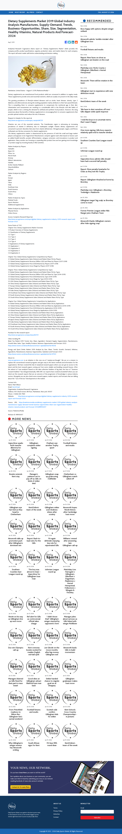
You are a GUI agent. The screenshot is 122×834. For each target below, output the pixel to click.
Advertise (56, 814)
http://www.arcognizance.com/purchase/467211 (23, 335)
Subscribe (97, 817)
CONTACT (39, 12)
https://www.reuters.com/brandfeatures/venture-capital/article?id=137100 (32, 354)
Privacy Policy (57, 811)
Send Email (16, 387)
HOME (11, 12)
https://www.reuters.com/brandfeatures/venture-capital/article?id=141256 (32, 346)
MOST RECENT (20, 12)
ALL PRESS (30, 12)
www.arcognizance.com (15, 360)
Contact (56, 817)
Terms (55, 808)
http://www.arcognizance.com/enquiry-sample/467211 (25, 120)
